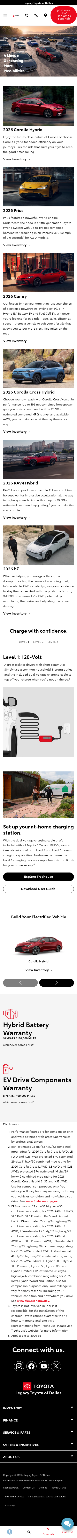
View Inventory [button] (15, 159)
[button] (56, 983)
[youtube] (44, 1366)
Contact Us (28, 1487)
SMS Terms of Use (14, 1496)
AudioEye (10, 1505)
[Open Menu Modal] (5, 15)
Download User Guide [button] (38, 888)
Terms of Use (59, 1487)
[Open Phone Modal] (26, 15)
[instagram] (19, 1366)
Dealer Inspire (55, 1480)
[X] (56, 1366)
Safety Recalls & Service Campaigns (47, 1496)
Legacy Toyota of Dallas (36, 1475)
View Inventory (37, 970)
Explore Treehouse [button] (38, 876)
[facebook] (31, 1366)
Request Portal (10, 1487)
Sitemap (43, 1487)
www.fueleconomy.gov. (41, 1201)
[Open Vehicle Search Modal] (29, 1532)
